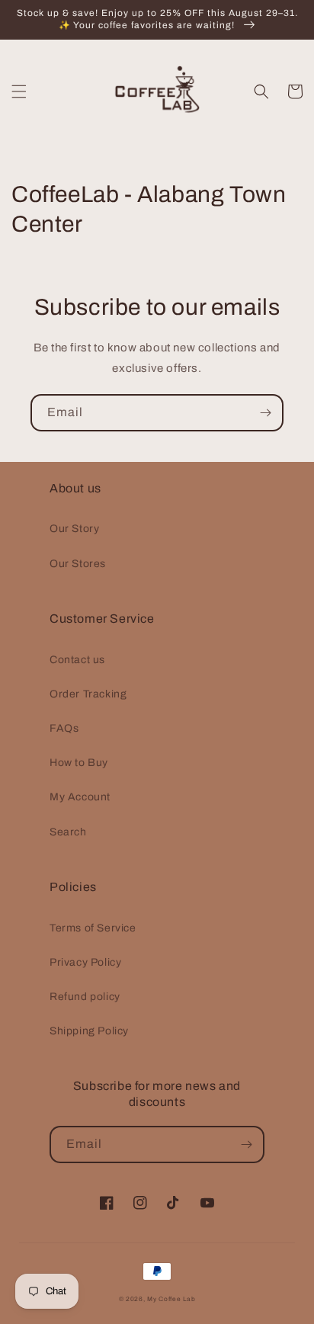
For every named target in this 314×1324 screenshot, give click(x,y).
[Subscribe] (265, 412)
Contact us (77, 659)
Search (68, 832)
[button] (19, 91)
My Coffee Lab (171, 1299)
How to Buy (79, 762)
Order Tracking (88, 694)
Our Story (74, 528)
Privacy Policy (85, 962)
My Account (80, 797)
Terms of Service (93, 928)
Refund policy (85, 996)
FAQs (64, 728)
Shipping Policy (89, 1031)
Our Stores (78, 563)
